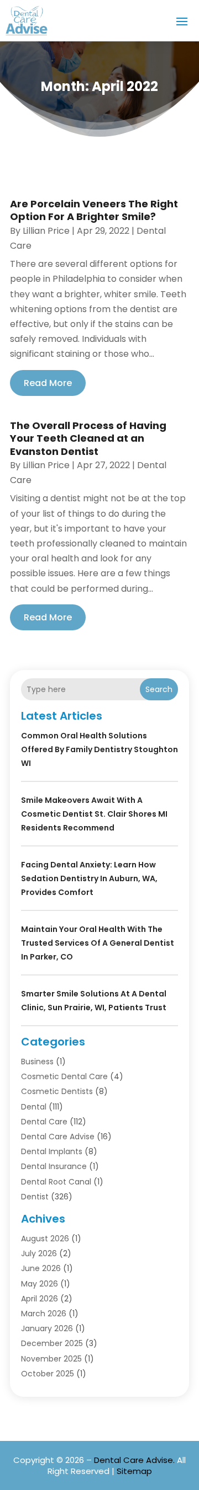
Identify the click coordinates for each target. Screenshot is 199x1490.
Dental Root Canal (56, 1181)
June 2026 (41, 1268)
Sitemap (134, 1471)
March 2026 (43, 1313)
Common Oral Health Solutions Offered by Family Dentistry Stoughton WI (99, 749)
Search (158, 689)
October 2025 (47, 1373)
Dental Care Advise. (134, 1460)
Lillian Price (46, 230)
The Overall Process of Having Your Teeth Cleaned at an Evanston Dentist (88, 438)
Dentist (35, 1196)
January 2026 (47, 1328)
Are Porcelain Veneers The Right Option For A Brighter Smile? (94, 210)
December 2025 (52, 1343)
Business (37, 1061)
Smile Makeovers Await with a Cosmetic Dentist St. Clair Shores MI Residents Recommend (94, 814)
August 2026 (45, 1238)
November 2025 (51, 1358)
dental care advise (58, 1136)
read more (48, 383)
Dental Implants (51, 1151)
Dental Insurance (54, 1166)
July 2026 (39, 1253)
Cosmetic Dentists (57, 1091)
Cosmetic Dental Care (64, 1076)
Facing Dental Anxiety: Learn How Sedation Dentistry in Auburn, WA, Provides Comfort (89, 878)
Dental (33, 1106)
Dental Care (44, 1121)
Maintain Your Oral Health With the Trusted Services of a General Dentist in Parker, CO (97, 943)
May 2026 (39, 1283)
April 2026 (39, 1298)
